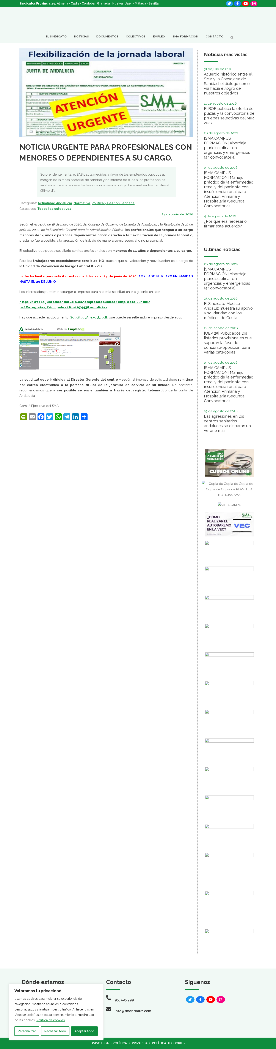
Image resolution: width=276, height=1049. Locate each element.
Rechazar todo (55, 1031)
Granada (103, 3)
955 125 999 (124, 1000)
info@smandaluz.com (133, 1011)
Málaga (140, 3)
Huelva (117, 3)
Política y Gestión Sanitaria (113, 203)
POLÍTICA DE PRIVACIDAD (131, 1043)
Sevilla (154, 3)
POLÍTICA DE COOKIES (168, 1043)
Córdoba (88, 3)
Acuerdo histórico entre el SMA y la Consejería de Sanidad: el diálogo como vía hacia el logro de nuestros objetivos (228, 83)
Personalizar (27, 1031)
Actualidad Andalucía (55, 203)
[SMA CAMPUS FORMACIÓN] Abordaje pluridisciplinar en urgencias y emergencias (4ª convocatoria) (227, 147)
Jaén (128, 3)
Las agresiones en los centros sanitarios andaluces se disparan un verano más (227, 423)
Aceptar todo (84, 1031)
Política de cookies (50, 1020)
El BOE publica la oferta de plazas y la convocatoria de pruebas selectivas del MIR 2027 (229, 115)
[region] (56, 1012)
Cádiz (75, 3)
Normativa (82, 203)
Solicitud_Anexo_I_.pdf (88, 317)
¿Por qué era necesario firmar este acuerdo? (225, 223)
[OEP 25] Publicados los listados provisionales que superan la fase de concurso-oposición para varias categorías (228, 342)
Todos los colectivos (54, 209)
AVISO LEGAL (100, 1043)
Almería (62, 3)
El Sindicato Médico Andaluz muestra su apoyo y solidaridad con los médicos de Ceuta (228, 310)
